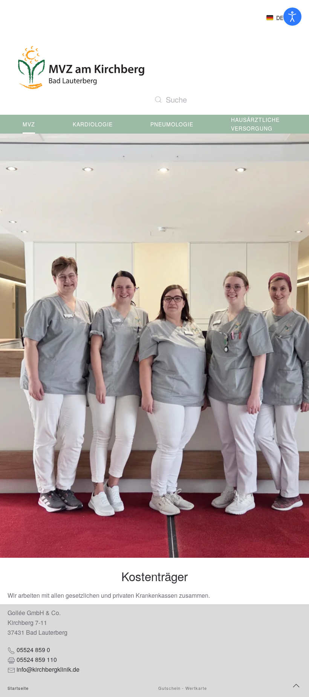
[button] (277, 17)
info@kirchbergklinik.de (48, 669)
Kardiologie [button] (93, 124)
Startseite (18, 688)
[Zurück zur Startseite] (80, 67)
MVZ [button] (29, 124)
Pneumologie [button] (171, 124)
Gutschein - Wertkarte (182, 688)
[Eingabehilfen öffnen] (292, 17)
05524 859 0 (33, 649)
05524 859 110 (37, 659)
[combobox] (226, 99)
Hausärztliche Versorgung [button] (255, 124)
